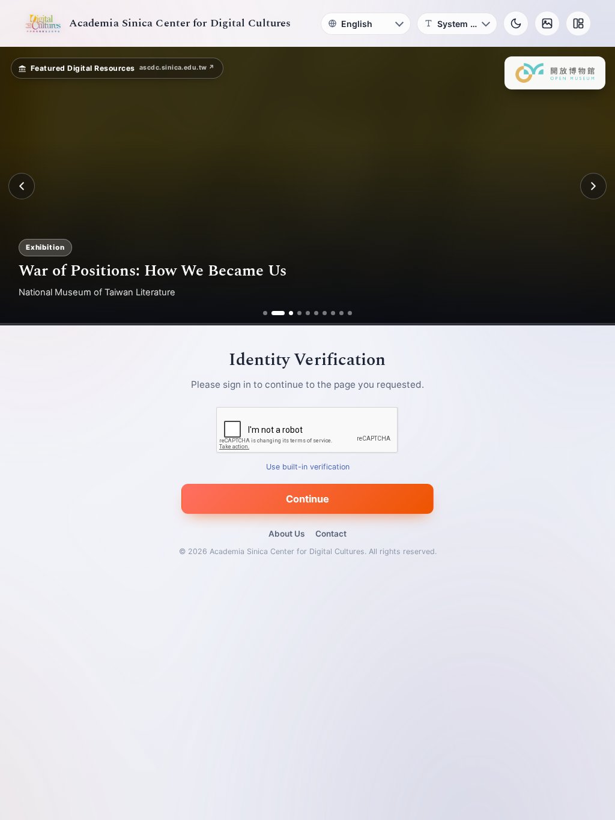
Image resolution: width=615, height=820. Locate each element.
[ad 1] (265, 313)
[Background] (547, 23)
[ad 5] (308, 313)
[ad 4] (299, 313)
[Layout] (578, 23)
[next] (593, 186)
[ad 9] (341, 313)
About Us (286, 533)
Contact (331, 533)
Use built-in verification (308, 467)
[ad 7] (325, 313)
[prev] (21, 186)
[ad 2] (273, 313)
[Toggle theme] (516, 23)
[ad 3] (286, 313)
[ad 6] (316, 313)
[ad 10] (350, 313)
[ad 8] (333, 313)
